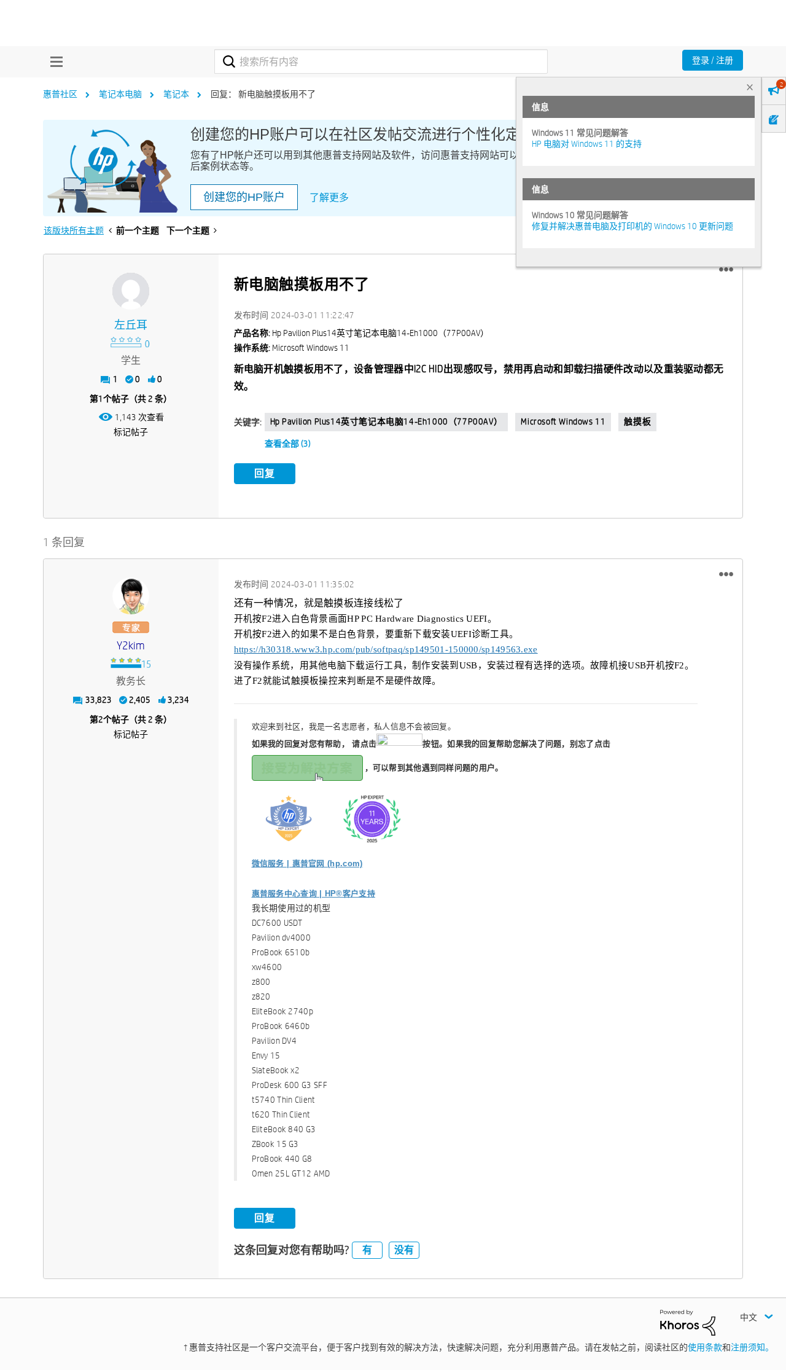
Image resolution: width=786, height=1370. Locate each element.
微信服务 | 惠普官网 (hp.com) (307, 863)
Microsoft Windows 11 (563, 421)
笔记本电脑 (120, 94)
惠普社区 (60, 94)
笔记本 (176, 94)
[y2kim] (130, 595)
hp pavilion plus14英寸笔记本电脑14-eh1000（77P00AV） (386, 421)
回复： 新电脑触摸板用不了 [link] (263, 94)
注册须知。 (752, 1347)
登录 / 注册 (712, 60)
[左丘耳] (130, 291)
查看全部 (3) (288, 443)
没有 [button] (404, 1249)
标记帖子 (131, 431)
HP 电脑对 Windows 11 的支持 (587, 143)
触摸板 (637, 421)
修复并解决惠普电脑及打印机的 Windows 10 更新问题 (632, 226)
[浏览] (53, 61)
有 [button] (367, 1249)
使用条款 (705, 1347)
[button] (726, 270)
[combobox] (381, 61)
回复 (264, 473)
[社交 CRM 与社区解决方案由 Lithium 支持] (687, 1322)
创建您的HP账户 (244, 197)
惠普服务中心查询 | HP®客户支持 (313, 893)
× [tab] (750, 87)
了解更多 (329, 197)
